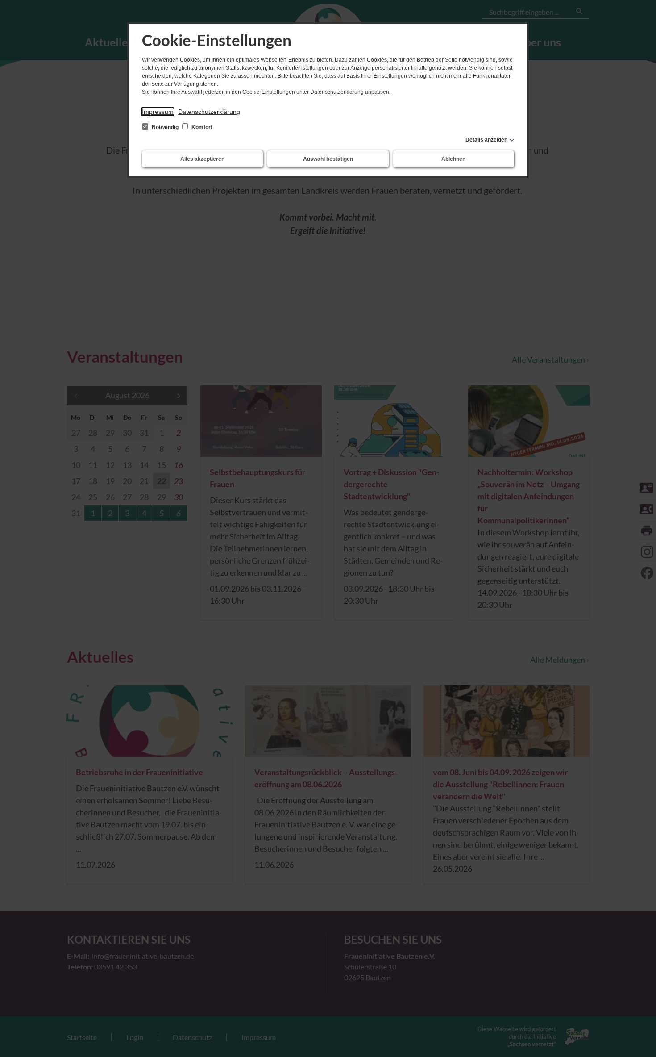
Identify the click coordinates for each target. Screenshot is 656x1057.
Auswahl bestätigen (328, 159)
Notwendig (165, 127)
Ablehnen (453, 159)
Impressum (158, 111)
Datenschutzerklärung (209, 111)
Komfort (201, 127)
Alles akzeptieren (202, 159)
